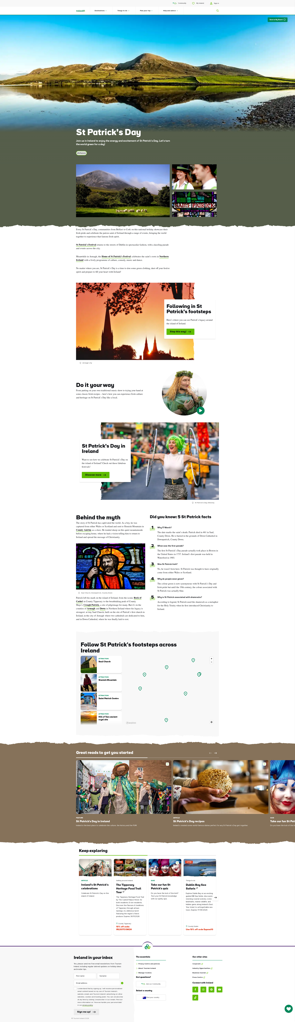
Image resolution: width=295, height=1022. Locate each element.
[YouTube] (219, 989)
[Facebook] (195, 989)
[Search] (216, 10)
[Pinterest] (211, 989)
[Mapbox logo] (131, 723)
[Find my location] (211, 722)
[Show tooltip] (122, 983)
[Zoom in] (211, 658)
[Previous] (80, 898)
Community (182, 3)
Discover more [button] (93, 475)
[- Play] (201, 410)
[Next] (215, 898)
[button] (210, 753)
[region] (169, 690)
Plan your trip (145, 11)
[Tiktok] (195, 997)
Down (102, 608)
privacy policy (88, 1005)
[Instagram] (203, 989)
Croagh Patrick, (91, 605)
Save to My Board (276, 20)
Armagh (91, 608)
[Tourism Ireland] (83, 11)
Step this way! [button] (178, 332)
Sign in (216, 3)
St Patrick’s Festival (86, 244)
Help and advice (169, 11)
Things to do (122, 11)
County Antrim (83, 530)
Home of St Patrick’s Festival (116, 256)
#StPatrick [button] (81, 153)
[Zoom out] (211, 662)
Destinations (100, 11)
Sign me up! (84, 1012)
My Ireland (200, 3)
